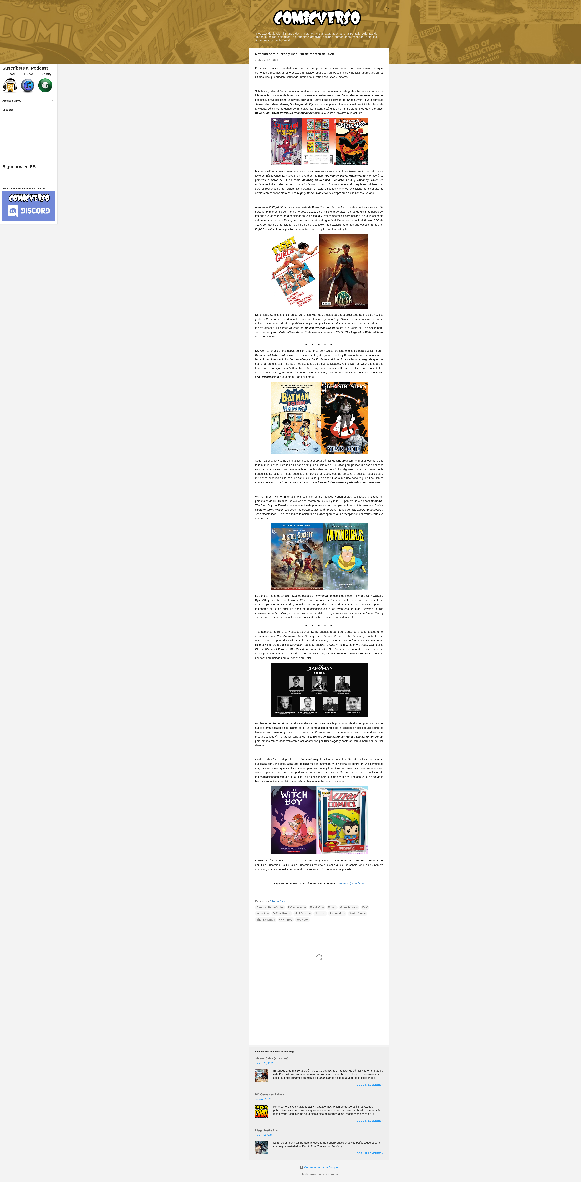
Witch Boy (285, 919)
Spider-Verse (357, 913)
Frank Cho (317, 907)
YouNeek (302, 919)
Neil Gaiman (303, 913)
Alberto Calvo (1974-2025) (271, 1058)
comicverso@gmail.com (350, 883)
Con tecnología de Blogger (321, 1167)
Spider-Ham (337, 913)
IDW (365, 907)
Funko (332, 907)
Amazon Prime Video (270, 907)
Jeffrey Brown (282, 913)
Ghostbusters (349, 907)
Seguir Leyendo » (370, 1084)
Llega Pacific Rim (266, 1130)
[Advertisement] (319, 1016)
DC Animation (297, 907)
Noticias (320, 913)
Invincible (262, 913)
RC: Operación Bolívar (269, 1094)
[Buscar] (387, 8)
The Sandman (265, 919)
